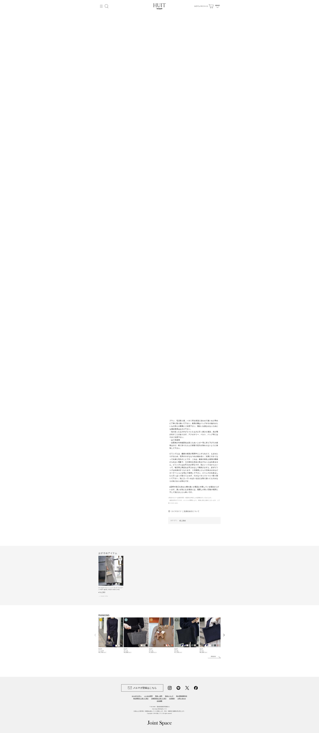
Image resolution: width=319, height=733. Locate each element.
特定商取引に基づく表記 (140, 698)
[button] (224, 635)
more (213, 656)
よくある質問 (148, 696)
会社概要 (159, 701)
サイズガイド (176, 511)
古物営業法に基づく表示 (158, 698)
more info (104, 596)
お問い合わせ (182, 698)
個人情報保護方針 (181, 696)
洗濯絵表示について (191, 511)
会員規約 (172, 698)
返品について (169, 696)
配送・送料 (158, 696)
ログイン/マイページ (201, 6)
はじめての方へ (136, 696)
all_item (182, 520)
